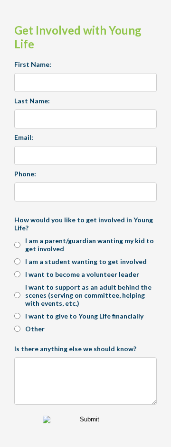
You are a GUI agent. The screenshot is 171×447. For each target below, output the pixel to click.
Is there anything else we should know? (75, 349)
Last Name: (32, 101)
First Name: (32, 64)
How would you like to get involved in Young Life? (83, 224)
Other (35, 329)
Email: (23, 137)
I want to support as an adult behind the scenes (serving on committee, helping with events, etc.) (88, 295)
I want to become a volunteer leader (82, 274)
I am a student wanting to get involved (86, 261)
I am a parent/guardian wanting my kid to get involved (89, 245)
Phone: (25, 174)
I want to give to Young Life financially (84, 316)
